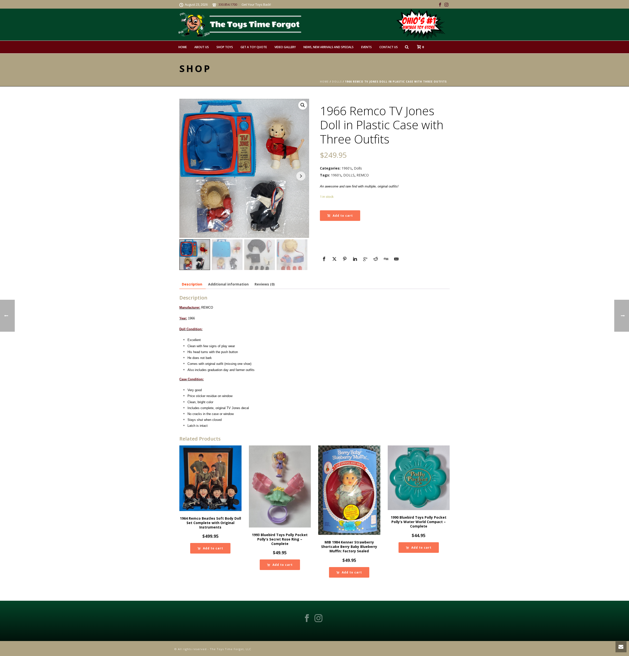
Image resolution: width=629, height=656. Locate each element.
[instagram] (318, 618)
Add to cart (343, 216)
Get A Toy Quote (254, 47)
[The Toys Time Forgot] (323, 25)
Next (300, 176)
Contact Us (388, 47)
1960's (347, 168)
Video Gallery (285, 47)
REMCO (363, 175)
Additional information (228, 284)
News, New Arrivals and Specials (328, 47)
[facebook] (307, 618)
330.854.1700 (227, 4)
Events (366, 47)
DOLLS (349, 175)
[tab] (192, 284)
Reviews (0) (265, 284)
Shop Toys (224, 47)
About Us (201, 47)
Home (182, 47)
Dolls (337, 81)
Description (192, 284)
